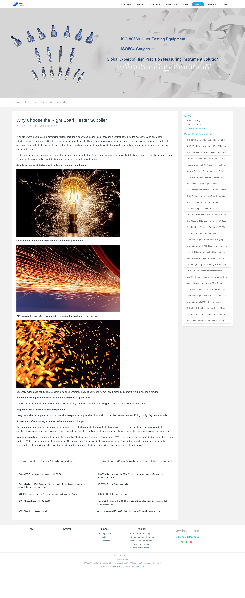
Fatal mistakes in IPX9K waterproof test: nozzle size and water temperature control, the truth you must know (207, 165)
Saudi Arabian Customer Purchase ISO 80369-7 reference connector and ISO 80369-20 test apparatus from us (207, 227)
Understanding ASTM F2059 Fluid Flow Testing (207, 295)
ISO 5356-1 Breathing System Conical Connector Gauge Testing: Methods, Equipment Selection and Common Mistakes (207, 308)
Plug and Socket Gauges (141, 533)
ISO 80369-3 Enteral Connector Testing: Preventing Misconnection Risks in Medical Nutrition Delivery (207, 314)
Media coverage (194, 120)
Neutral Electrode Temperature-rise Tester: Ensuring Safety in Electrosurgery (207, 171)
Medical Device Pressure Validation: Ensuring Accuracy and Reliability (207, 258)
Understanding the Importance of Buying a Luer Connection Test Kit (207, 239)
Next (135, 461)
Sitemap (67, 529)
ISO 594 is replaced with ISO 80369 (203, 208)
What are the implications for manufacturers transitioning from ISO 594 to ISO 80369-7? (207, 190)
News (42, 102)
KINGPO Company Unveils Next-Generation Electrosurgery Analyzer (207, 196)
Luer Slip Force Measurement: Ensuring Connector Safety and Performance (207, 277)
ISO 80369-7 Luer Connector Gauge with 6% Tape (207, 140)
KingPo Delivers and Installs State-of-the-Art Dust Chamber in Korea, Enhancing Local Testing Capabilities (207, 158)
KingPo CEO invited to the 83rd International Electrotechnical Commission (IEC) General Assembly (207, 215)
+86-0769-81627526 (187, 536)
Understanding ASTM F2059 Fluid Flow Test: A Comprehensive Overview (207, 246)
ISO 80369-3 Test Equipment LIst (201, 233)
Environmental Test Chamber (141, 537)
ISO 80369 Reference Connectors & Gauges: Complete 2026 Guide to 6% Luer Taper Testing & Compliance (207, 320)
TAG (30, 529)
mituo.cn (140, 566)
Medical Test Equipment (141, 541)
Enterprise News (194, 124)
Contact (104, 537)
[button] (12, 53)
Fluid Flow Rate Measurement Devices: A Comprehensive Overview (207, 271)
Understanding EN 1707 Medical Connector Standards (207, 289)
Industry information (58, 102)
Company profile (104, 533)
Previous (47, 461)
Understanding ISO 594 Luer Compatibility (205, 302)
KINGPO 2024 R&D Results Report (202, 202)
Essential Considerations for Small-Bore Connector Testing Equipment (207, 252)
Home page (125, 4)
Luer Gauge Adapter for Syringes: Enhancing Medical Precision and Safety (207, 264)
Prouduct (140, 529)
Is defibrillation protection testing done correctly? (207, 152)
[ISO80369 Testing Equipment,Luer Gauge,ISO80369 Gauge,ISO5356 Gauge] (20, 4)
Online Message (104, 541)
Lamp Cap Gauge (141, 544)
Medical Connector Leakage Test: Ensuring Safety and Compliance (207, 283)
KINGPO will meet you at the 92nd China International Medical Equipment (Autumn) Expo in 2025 (207, 146)
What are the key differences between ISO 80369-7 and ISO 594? (207, 177)
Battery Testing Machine (141, 548)
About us (104, 529)
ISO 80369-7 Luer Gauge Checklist (202, 183)
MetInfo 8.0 (117, 566)
